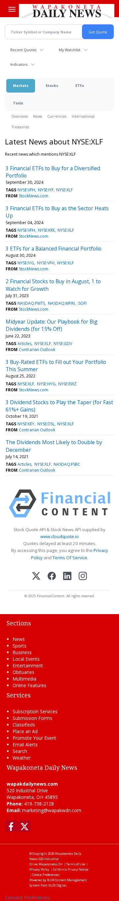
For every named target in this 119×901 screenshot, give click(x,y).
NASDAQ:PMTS (31, 303)
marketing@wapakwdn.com (51, 810)
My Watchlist (69, 49)
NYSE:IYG (26, 263)
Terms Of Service (70, 558)
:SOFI (82, 303)
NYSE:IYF (46, 190)
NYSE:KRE (46, 230)
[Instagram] (83, 576)
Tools (18, 102)
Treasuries (20, 126)
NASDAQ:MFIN (61, 303)
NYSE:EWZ (67, 384)
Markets (20, 85)
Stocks (52, 85)
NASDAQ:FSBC (67, 464)
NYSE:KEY (26, 424)
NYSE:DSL (46, 424)
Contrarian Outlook (37, 349)
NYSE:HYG (46, 384)
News (37, 116)
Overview (20, 116)
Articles (24, 343)
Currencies (56, 116)
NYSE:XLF (64, 190)
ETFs (79, 85)
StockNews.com (33, 196)
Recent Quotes (23, 49)
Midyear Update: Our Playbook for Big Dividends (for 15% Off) (52, 325)
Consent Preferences (27, 897)
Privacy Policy (39, 869)
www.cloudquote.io (59, 536)
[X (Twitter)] (36, 576)
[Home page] (66, 11)
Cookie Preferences (46, 875)
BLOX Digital (57, 885)
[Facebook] (52, 576)
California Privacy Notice (70, 869)
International (83, 116)
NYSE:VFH (26, 190)
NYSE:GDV (63, 343)
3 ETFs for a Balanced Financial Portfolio (53, 248)
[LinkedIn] (67, 576)
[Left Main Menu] (12, 9)
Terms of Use (75, 864)
